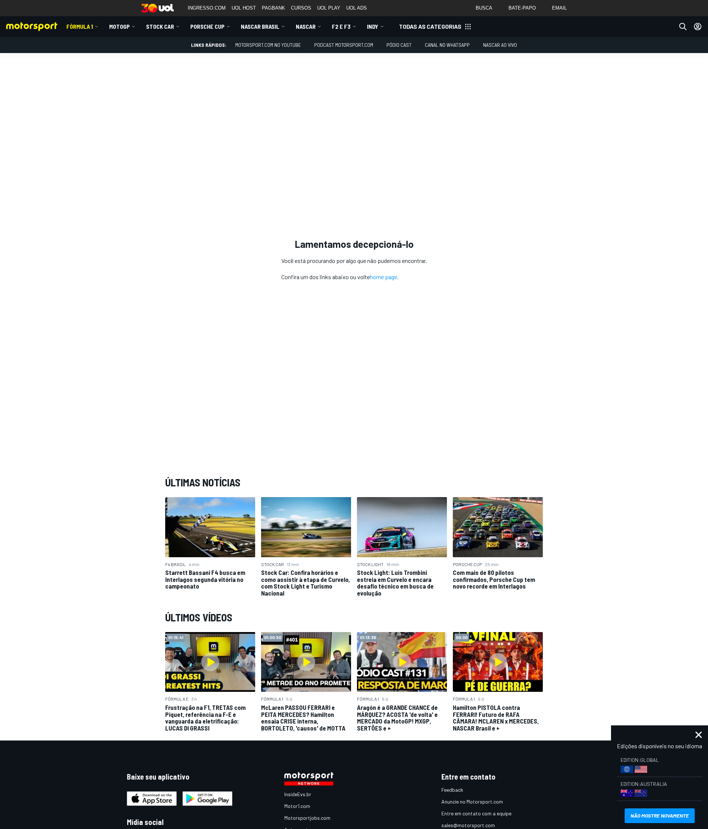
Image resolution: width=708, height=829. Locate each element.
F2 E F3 (341, 26)
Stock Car (160, 26)
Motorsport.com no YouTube (268, 45)
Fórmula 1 (79, 26)
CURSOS (301, 8)
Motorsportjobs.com (307, 818)
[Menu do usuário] (697, 26)
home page (383, 276)
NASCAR (306, 26)
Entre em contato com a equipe (476, 813)
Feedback (452, 790)
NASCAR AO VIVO (500, 45)
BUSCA (484, 8)
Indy (372, 26)
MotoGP (119, 26)
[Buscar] (683, 26)
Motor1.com (297, 806)
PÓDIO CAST (399, 45)
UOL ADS (356, 8)
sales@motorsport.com (468, 825)
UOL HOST (244, 8)
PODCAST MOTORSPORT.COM (343, 45)
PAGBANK (273, 8)
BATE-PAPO (522, 8)
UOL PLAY (328, 8)
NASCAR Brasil (260, 26)
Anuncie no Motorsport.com (472, 801)
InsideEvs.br (297, 794)
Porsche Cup (207, 26)
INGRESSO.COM (207, 8)
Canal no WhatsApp (447, 45)
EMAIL (559, 8)
